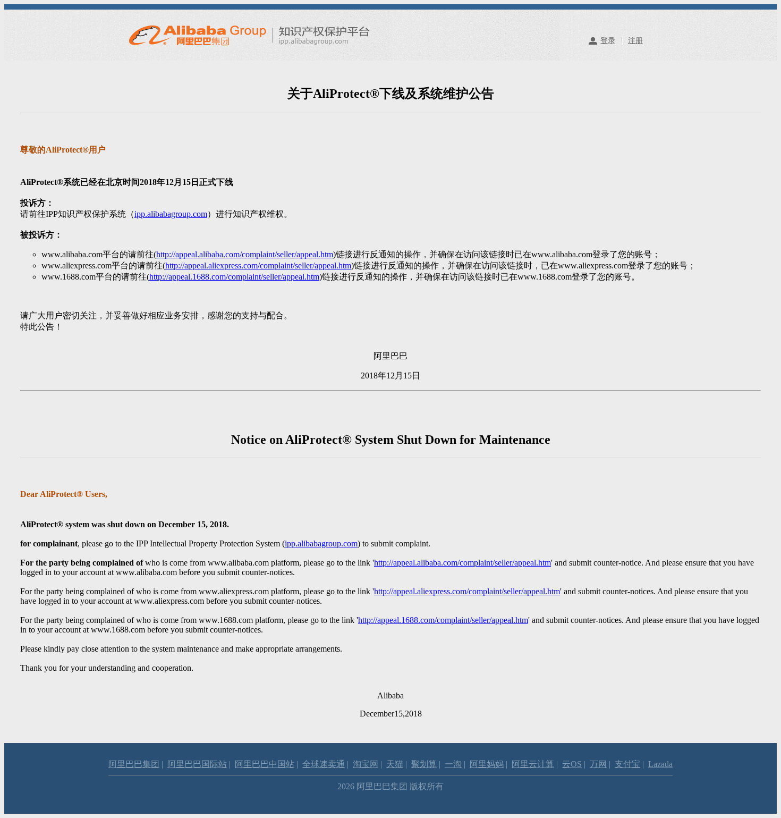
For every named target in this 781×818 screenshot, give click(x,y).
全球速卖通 (323, 764)
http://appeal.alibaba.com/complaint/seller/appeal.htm (244, 254)
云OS (572, 764)
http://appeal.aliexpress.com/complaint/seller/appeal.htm (258, 265)
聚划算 (424, 764)
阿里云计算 (533, 764)
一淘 (453, 764)
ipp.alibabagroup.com (170, 213)
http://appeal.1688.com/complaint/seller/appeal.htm (234, 276)
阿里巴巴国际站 (197, 764)
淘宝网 (365, 764)
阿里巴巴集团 (133, 764)
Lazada (660, 764)
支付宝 (627, 764)
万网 (598, 764)
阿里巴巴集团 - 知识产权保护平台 (260, 35)
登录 (607, 41)
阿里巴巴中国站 (264, 764)
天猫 (394, 764)
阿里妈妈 (487, 764)
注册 (635, 41)
